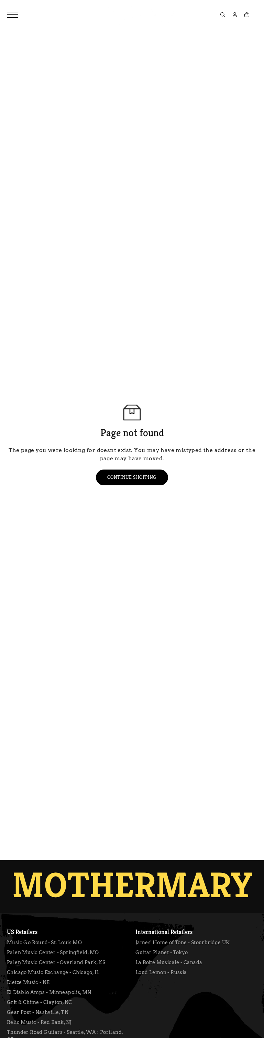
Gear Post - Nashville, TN (37, 1012)
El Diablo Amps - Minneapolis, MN (49, 992)
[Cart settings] (247, 15)
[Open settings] (223, 15)
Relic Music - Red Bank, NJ (39, 1022)
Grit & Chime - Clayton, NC (39, 1002)
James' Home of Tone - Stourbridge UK (182, 942)
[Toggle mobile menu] (12, 15)
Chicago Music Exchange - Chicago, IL (53, 972)
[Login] (235, 15)
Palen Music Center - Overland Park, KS (56, 962)
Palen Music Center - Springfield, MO (53, 952)
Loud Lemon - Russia (161, 972)
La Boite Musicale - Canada (168, 962)
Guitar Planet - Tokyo (161, 952)
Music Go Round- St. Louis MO (44, 942)
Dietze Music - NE (28, 982)
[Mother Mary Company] (142, 14)
